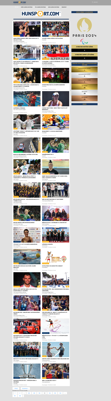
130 (39, 393)
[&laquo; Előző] (13, 393)
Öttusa (15, 59)
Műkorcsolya (45, 220)
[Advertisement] (84, 122)
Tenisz (44, 286)
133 (55, 393)
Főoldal (16, 7)
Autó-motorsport (18, 152)
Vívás (15, 128)
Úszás (15, 105)
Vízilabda (16, 196)
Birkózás (45, 128)
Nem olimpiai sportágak (53, 7)
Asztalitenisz (45, 241)
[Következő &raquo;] (23, 395)
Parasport (64, 7)
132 (50, 393)
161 (15, 395)
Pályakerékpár (46, 173)
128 (29, 393)
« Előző (16, 388)
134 (60, 393)
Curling (15, 356)
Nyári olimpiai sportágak (26, 7)
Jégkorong (45, 35)
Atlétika (44, 196)
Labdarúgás (45, 82)
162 (20, 395)
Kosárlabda (16, 35)
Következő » (25, 388)
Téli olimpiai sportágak (40, 7)
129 (34, 393)
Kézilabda (45, 151)
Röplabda (16, 333)
